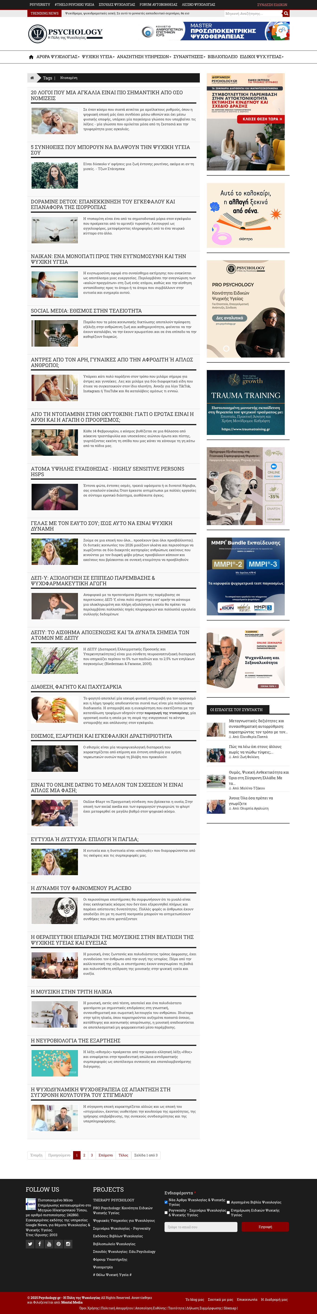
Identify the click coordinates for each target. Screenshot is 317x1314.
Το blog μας (194, 1299)
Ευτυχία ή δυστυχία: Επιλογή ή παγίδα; (85, 839)
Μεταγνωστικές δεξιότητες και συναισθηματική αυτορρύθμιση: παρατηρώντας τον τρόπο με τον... (258, 726)
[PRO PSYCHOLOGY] (246, 308)
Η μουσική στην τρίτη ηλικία (71, 991)
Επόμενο (106, 1155)
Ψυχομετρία (103, 1267)
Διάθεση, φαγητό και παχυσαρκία (76, 686)
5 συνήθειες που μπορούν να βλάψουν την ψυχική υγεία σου (110, 150)
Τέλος (123, 1155)
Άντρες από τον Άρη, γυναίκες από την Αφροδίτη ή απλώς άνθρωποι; (112, 362)
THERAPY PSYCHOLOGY (113, 1200)
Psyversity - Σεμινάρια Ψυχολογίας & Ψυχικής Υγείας (197, 1212)
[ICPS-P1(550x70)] (214, 30)
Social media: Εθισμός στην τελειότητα (86, 310)
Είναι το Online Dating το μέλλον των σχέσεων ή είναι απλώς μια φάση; (107, 787)
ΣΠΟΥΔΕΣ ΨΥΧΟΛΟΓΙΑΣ (117, 4)
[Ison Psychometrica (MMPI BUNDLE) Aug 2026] (246, 576)
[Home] (32, 77)
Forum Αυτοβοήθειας (158, 4)
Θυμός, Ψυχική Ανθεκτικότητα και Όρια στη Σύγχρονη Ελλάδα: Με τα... (259, 778)
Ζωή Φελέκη (249, 757)
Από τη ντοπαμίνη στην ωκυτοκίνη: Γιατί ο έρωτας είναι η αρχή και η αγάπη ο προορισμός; (112, 417)
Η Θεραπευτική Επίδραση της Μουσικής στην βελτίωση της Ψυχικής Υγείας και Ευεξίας (112, 940)
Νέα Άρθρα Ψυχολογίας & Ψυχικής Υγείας (197, 1202)
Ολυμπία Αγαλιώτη (254, 808)
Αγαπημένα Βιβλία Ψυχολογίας (256, 1202)
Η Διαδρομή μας (274, 1299)
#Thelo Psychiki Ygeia (74, 4)
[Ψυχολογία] (31, 57)
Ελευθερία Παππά (254, 737)
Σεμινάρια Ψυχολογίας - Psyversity (122, 1228)
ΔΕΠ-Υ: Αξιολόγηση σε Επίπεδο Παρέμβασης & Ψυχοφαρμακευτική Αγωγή (93, 580)
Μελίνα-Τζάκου (252, 788)
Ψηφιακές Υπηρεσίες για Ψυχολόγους (124, 1220)
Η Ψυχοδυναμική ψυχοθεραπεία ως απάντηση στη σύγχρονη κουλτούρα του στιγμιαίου (101, 1092)
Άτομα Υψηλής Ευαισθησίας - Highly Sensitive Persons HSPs (107, 471)
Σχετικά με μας (220, 1299)
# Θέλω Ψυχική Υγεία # (112, 1274)
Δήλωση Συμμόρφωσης (204, 1308)
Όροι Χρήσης (89, 1308)
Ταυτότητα (176, 1308)
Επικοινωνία (247, 1299)
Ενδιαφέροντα (180, 1193)
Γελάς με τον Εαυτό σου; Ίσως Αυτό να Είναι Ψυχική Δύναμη (101, 526)
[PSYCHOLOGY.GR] (65, 34)
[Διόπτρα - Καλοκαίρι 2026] (246, 215)
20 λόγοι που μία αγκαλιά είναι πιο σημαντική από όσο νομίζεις (107, 95)
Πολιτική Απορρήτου (117, 1308)
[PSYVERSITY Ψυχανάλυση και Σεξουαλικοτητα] (246, 659)
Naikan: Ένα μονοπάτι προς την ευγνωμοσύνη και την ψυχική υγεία (108, 259)
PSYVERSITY (40, 4)
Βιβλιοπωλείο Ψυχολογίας (114, 1243)
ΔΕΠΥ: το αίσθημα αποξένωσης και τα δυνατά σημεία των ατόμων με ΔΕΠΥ (110, 635)
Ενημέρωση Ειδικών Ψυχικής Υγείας (255, 1212)
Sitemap (230, 1308)
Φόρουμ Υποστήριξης (110, 1259)
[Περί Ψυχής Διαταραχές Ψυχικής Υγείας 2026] (246, 485)
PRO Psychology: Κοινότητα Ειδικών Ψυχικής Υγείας (122, 1210)
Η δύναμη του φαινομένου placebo (81, 888)
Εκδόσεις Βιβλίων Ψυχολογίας (118, 1236)
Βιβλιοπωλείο (223, 56)
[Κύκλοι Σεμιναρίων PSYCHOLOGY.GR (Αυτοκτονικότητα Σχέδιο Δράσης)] (246, 121)
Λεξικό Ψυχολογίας (198, 4)
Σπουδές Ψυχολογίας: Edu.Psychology (124, 1251)
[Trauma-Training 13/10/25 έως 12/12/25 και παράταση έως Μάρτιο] (246, 402)
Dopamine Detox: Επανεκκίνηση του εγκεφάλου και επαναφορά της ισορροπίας (103, 204)
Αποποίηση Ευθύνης (150, 1308)
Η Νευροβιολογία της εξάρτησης (75, 1040)
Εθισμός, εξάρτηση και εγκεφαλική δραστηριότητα (101, 735)
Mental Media (72, 1302)
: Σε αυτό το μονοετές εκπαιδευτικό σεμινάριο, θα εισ (124, 13)
